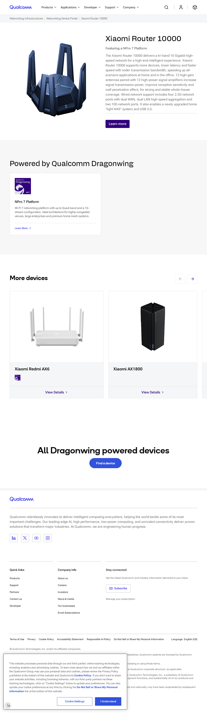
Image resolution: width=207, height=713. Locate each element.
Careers (62, 585)
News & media (66, 599)
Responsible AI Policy (99, 639)
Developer (15, 605)
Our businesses (66, 605)
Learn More (21, 228)
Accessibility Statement (70, 639)
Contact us (16, 599)
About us (63, 578)
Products (15, 578)
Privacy (31, 639)
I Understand (108, 701)
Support (14, 585)
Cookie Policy (46, 639)
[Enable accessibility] (7, 705)
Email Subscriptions (69, 612)
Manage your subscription (120, 599)
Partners (14, 592)
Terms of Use (17, 639)
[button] (139, 639)
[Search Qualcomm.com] (167, 7)
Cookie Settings (74, 701)
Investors (63, 592)
